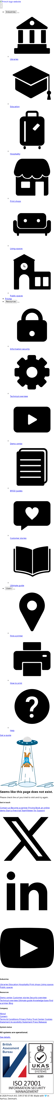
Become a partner (19, 807)
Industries (11, 12)
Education (14, 984)
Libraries (4, 984)
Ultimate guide (25, 1000)
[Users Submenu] (14, 589)
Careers (3, 1016)
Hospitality (24, 984)
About (3, 1013)
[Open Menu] (1, 5)
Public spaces (6, 987)
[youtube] (27, 974)
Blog (11, 1003)
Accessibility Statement (21, 1022)
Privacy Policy (26, 1019)
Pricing (8, 298)
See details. (5, 1037)
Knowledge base (41, 1000)
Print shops (35, 984)
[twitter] (27, 865)
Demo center (6, 997)
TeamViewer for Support (33, 810)
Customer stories (21, 997)
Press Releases (40, 1022)
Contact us (5, 807)
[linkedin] (27, 919)
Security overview (38, 997)
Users (9, 588)
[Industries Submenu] (18, 12)
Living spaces (47, 984)
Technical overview (9, 1000)
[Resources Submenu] (18, 302)
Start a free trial (13, 810)
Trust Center (39, 1019)
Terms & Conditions (9, 1019)
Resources (11, 301)
